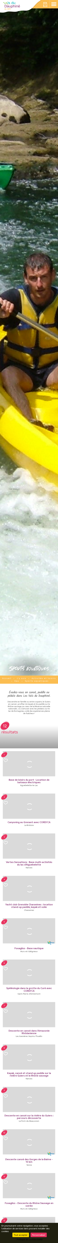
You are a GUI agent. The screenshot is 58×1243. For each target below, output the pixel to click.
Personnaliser (38, 1234)
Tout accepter (21, 1234)
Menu (54, 4)
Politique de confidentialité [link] (30, 1239)
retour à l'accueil (11, 5)
